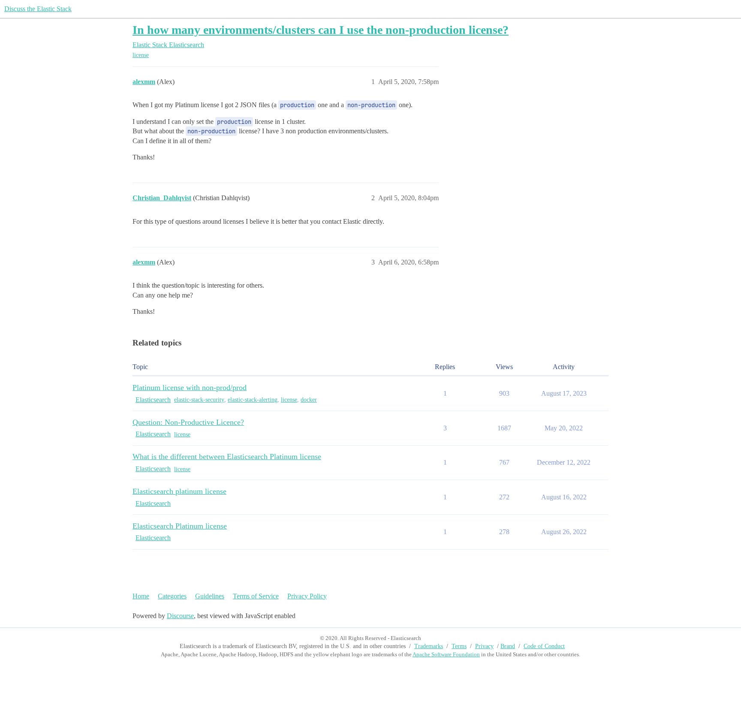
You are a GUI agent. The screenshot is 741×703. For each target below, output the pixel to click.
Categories (172, 596)
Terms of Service (256, 596)
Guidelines (209, 596)
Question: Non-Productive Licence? (188, 422)
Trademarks (428, 646)
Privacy (484, 646)
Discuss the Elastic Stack (38, 8)
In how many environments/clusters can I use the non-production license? (321, 29)
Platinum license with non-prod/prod (190, 387)
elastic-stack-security (199, 400)
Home (141, 596)
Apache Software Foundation (446, 654)
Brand (507, 646)
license (141, 55)
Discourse (180, 615)
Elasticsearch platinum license (179, 491)
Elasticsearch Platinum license (180, 526)
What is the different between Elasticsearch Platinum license (227, 456)
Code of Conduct (544, 646)
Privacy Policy (307, 596)
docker (309, 400)
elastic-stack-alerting (252, 400)
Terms (459, 646)
